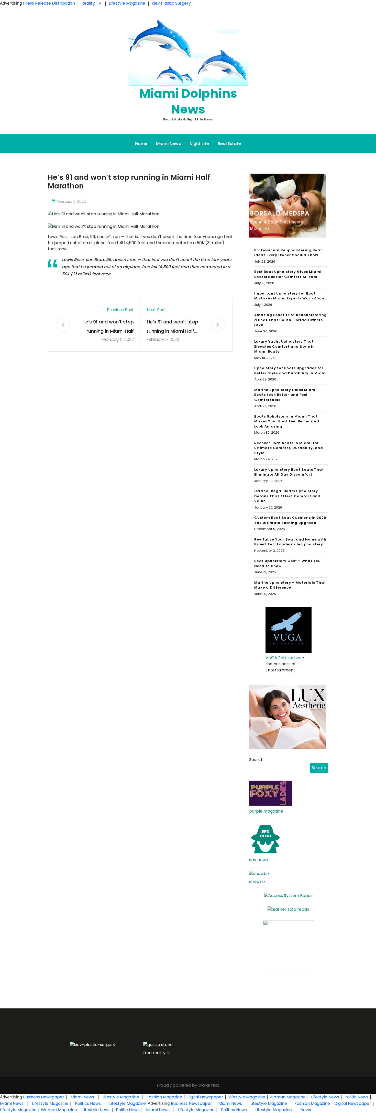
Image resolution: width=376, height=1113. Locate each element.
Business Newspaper (43, 1097)
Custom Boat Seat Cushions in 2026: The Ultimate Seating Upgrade (290, 520)
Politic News (356, 1097)
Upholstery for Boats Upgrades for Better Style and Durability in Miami (290, 371)
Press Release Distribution (49, 3)
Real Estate (229, 144)
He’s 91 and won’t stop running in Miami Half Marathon (108, 327)
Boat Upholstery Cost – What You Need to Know (287, 563)
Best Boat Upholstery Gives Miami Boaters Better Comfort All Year (288, 274)
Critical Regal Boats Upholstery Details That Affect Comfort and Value (287, 496)
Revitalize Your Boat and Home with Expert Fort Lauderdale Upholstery (290, 542)
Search (256, 759)
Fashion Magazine (164, 1097)
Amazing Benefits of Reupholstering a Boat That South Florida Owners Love (290, 319)
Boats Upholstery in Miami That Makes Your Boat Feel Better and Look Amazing (286, 421)
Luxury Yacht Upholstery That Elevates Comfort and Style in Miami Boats (284, 346)
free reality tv (157, 1053)
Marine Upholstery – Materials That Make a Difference (290, 585)
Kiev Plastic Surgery (171, 3)
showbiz (257, 882)
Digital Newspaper (204, 1097)
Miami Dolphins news (188, 101)
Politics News (88, 1103)
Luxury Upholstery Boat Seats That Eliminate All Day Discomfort (289, 472)
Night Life (199, 144)
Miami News (168, 144)
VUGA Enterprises (283, 658)
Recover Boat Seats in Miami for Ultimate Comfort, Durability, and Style (288, 448)
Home (141, 144)
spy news (258, 860)
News (305, 1110)
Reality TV (91, 3)
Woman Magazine (288, 1097)
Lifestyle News (324, 1097)
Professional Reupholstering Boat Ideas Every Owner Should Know (288, 253)
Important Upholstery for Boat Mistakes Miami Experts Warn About (290, 296)
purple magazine (266, 811)
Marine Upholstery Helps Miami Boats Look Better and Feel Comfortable (285, 394)
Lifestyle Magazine (127, 3)
